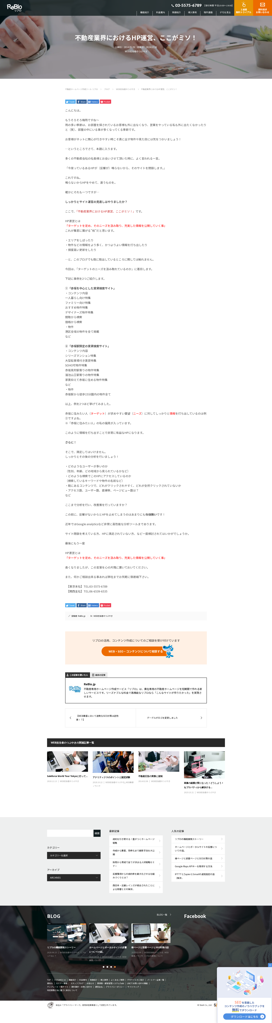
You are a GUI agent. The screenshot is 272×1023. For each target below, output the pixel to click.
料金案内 (160, 12)
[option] (111, 941)
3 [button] (111, 967)
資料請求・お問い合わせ (81, 986)
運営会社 (99, 986)
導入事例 (192, 12)
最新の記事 (100, 674)
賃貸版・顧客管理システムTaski (110, 983)
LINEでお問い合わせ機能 (137, 983)
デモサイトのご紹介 (135, 979)
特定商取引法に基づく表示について (62, 990)
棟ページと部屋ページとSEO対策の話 (193, 858)
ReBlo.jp (81, 616)
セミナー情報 (65, 956)
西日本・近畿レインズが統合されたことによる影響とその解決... (134, 887)
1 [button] (104, 967)
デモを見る (225, 12)
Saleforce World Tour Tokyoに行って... (67, 776)
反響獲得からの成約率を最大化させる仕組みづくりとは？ (134, 875)
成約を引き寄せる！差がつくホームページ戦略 (134, 840)
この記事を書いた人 (79, 674)
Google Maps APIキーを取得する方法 (193, 866)
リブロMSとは (60, 979)
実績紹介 (176, 12)
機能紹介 (144, 12)
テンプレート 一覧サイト (57, 986)
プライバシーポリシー (115, 986)
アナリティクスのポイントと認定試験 (111, 777)
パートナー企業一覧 (155, 979)
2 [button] (107, 967)
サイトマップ (133, 986)
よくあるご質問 (117, 979)
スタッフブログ (77, 983)
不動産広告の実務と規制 (150, 776)
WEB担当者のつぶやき (136, 51)
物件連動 (208, 12)
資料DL (50, 983)
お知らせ (90, 983)
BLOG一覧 (162, 915)
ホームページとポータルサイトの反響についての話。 (196, 848)
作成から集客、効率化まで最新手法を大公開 (134, 852)
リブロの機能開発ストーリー (189, 839)
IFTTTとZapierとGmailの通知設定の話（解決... (195, 876)
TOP (49, 979)
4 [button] (115, 967)
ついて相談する (136, 651)
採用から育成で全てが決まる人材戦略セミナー (134, 864)
